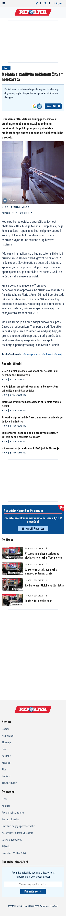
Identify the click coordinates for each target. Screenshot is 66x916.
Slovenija (6, 742)
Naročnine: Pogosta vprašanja (17, 833)
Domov (5, 729)
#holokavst (47, 354)
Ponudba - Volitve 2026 (14, 853)
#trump (37, 354)
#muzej (58, 354)
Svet (6, 68)
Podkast (6, 776)
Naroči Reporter (35, 528)
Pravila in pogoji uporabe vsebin (18, 826)
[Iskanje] (45, 3)
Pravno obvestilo (10, 819)
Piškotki (6, 846)
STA (6, 207)
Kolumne (6, 756)
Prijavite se (31, 891)
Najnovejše (8, 735)
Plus (4, 769)
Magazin (6, 762)
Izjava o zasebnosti (12, 839)
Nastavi (51, 106)
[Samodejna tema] (37, 3)
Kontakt (6, 805)
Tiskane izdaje (9, 783)
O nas (4, 799)
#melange (28, 354)
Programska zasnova (13, 812)
